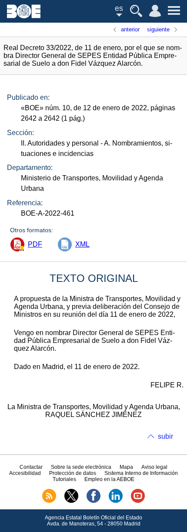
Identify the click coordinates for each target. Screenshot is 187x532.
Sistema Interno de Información (141, 473)
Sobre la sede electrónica (81, 467)
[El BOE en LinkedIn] (116, 501)
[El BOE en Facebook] (93, 501)
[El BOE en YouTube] (138, 501)
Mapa (126, 467)
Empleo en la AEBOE (109, 479)
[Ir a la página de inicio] (23, 16)
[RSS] (49, 501)
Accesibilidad (25, 473)
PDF (35, 244)
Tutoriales (64, 479)
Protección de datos (72, 473)
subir (165, 436)
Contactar (31, 467)
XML (82, 244)
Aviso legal (154, 467)
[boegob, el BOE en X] (71, 501)
